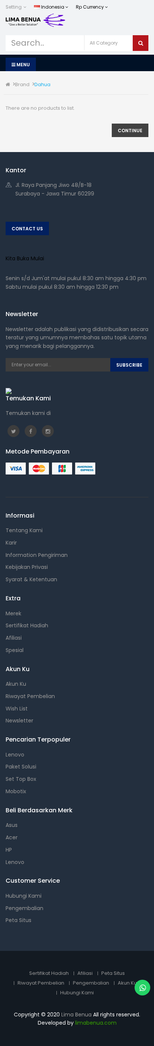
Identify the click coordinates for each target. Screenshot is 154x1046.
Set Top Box (21, 779)
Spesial (15, 650)
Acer (12, 837)
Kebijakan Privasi (27, 567)
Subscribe (129, 365)
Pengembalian (24, 908)
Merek (13, 613)
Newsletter (19, 720)
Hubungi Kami (23, 896)
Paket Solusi (21, 766)
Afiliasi (14, 638)
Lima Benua (76, 1014)
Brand (22, 84)
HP (9, 850)
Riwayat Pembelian (30, 696)
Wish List (17, 708)
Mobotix (16, 791)
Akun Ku (16, 684)
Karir (11, 542)
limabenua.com (96, 1023)
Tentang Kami (24, 530)
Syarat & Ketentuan (31, 579)
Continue (130, 130)
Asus (12, 825)
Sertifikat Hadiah (27, 625)
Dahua (42, 84)
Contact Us (27, 228)
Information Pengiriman (37, 555)
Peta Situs (18, 920)
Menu (22, 64)
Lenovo (15, 754)
